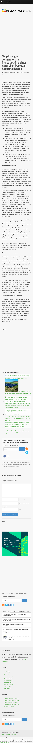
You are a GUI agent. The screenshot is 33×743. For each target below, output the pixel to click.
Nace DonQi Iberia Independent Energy (16, 378)
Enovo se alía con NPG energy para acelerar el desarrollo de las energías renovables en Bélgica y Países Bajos (17, 405)
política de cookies (4, 742)
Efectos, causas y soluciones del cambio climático (14, 614)
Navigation (8, 2)
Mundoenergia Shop (9, 706)
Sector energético (8, 684)
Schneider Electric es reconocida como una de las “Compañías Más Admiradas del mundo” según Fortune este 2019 (18, 431)
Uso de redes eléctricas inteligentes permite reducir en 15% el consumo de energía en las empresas (17, 418)
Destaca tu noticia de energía (11, 698)
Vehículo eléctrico (8, 680)
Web (20, 509)
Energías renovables (9, 677)
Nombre (23, 499)
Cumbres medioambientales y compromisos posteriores (16, 619)
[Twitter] (26, 452)
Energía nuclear (7, 686)
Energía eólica (7, 673)
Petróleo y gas (7, 688)
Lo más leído (6, 611)
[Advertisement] (16, 31)
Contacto (8, 734)
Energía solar (7, 671)
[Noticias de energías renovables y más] (16, 11)
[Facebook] (4, 456)
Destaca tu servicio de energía (11, 704)
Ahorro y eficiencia (8, 678)
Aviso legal (14, 734)
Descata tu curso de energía (11, 702)
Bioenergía (6, 675)
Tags (28, 611)
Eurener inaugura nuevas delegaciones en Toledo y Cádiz (16, 462)
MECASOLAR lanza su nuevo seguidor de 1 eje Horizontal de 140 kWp (18, 393)
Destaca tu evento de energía (11, 700)
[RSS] (26, 449)
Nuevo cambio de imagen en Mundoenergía (13, 624)
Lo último (13, 611)
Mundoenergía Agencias (9, 72)
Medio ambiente (8, 682)
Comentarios (21, 611)
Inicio (3, 734)
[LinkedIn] (8, 456)
